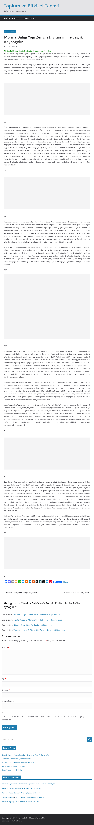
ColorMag (5, 821)
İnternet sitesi (8, 701)
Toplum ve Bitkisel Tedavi (31, 6)
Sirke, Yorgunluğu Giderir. (12, 770)
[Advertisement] (47, 99)
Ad (4, 679)
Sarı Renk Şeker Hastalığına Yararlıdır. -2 (17, 759)
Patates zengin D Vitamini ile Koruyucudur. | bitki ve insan (39, 614)
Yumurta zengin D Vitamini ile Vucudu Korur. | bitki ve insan (39, 630)
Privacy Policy (29, 18)
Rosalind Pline (7, 793)
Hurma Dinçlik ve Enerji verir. (76, 592)
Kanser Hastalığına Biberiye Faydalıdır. (21, 592)
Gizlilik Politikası (11, 18)
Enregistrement (8, 797)
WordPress (17, 821)
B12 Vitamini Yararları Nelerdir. (28, 802)
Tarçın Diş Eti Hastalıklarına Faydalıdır (29, 797)
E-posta (6, 690)
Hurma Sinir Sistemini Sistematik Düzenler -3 (19, 762)
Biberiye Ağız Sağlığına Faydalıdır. (27, 793)
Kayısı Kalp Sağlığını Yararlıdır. (13, 766)
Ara (89, 739)
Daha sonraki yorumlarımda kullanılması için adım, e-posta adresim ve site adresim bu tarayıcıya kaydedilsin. (43, 718)
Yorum (5, 647)
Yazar (19, 47)
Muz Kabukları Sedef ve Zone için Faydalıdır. (27, 788)
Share (65, 582)
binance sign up (8, 802)
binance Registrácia (9, 784)
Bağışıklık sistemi (10, 32)
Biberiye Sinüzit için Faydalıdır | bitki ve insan (33, 625)
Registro (5, 788)
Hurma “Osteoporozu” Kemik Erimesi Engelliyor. (36, 784)
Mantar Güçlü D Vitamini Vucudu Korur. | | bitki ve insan (38, 620)
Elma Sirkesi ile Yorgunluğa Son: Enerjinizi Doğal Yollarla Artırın (26, 755)
